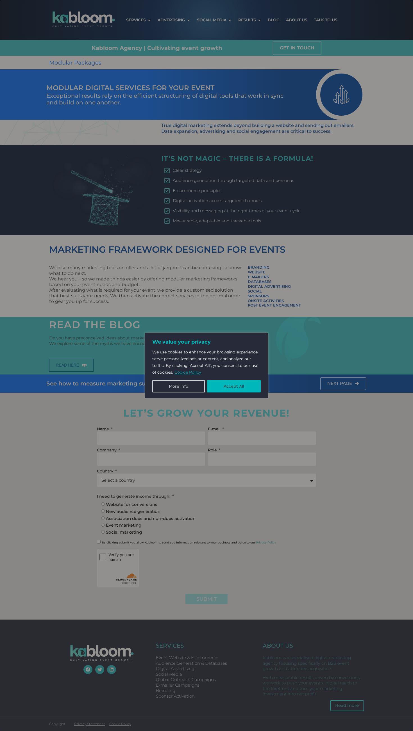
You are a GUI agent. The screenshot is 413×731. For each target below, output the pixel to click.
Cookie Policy (187, 372)
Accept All (234, 386)
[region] (206, 365)
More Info (178, 386)
